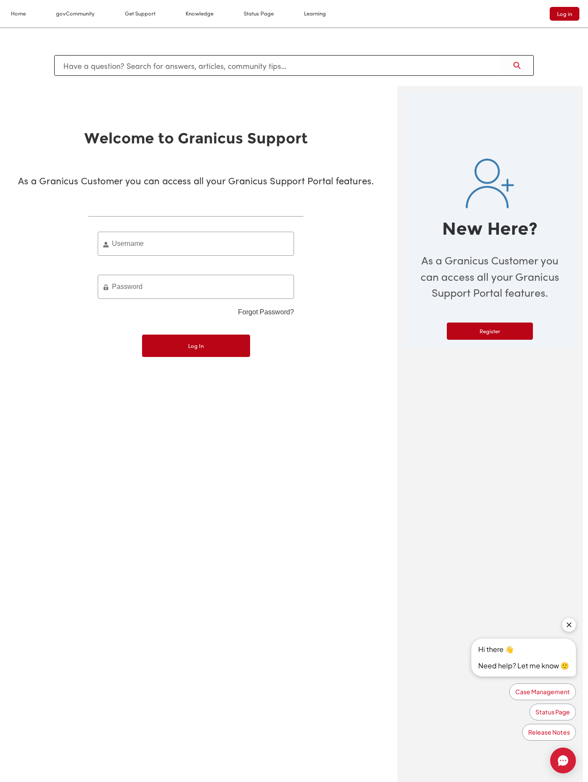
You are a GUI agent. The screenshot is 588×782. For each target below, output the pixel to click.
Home (18, 13)
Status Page (259, 13)
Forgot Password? (266, 312)
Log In (196, 345)
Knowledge (200, 13)
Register (490, 331)
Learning (315, 13)
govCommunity (75, 13)
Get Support (140, 13)
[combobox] (277, 65)
